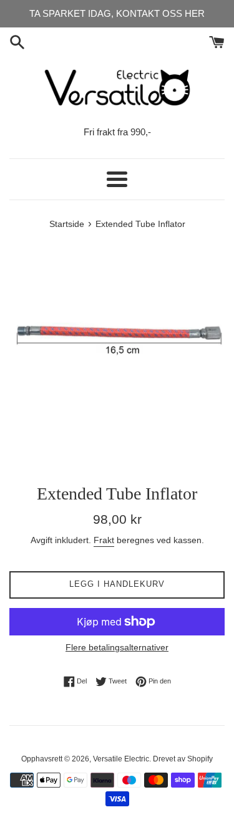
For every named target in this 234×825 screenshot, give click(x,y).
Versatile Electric (121, 759)
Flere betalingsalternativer (117, 647)
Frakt (104, 540)
